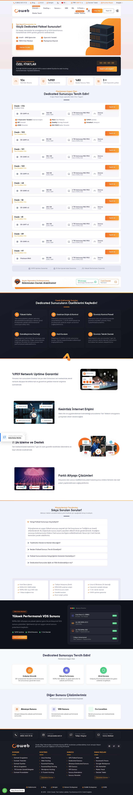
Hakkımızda (32, 787)
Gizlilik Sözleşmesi (90, 787)
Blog (44, 787)
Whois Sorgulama (20, 766)
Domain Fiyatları (19, 764)
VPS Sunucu (73, 769)
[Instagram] (109, 746)
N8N (66, 8)
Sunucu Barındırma (75, 772)
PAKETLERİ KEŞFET (107, 69)
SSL (73, 8)
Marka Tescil (37, 13)
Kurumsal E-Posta (102, 761)
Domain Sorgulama (20, 758)
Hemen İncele (25, 47)
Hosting (46, 8)
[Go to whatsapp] (4, 790)
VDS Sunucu (73, 766)
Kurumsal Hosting (47, 764)
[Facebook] (119, 746)
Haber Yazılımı (80, 13)
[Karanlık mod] (58, 2)
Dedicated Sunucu (75, 761)
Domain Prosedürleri (21, 772)
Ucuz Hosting (46, 758)
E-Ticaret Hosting (47, 772)
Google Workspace (103, 764)
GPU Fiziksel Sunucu (76, 758)
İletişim (55, 787)
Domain (36, 8)
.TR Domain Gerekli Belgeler (24, 769)
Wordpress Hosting (48, 769)
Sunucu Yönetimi (74, 775)
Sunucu (57, 8)
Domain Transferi (20, 761)
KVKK (105, 787)
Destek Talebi (101, 772)
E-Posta (80, 8)
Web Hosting (46, 761)
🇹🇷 (63, 3)
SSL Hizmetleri (101, 766)
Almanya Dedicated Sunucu (79, 764)
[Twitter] (114, 746)
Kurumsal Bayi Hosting (49, 766)
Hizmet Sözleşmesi (70, 787)
